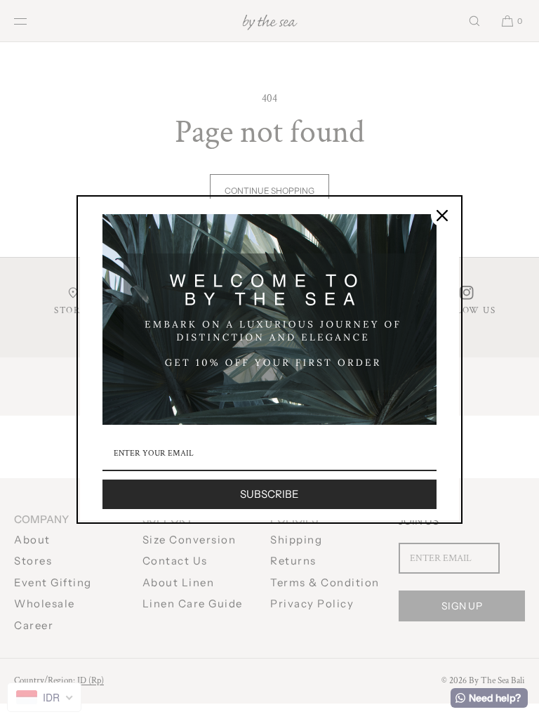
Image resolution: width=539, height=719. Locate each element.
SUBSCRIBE (269, 494)
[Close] (442, 215)
